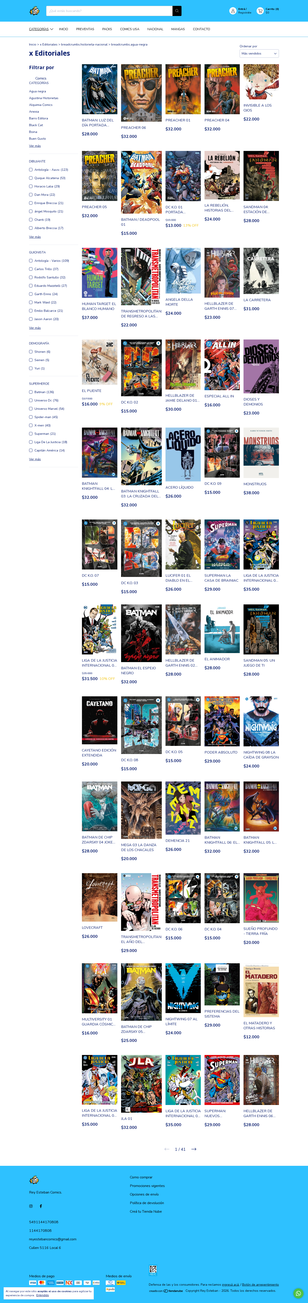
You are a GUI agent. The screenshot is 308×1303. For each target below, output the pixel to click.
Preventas (85, 29)
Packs (107, 29)
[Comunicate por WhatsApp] (298, 1293)
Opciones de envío (144, 1194)
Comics (40, 78)
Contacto (201, 29)
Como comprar (141, 1177)
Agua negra (37, 91)
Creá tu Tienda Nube (146, 1211)
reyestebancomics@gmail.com (52, 1239)
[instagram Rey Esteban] (31, 1206)
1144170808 (40, 1230)
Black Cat (36, 125)
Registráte (244, 12)
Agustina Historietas (43, 98)
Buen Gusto (37, 139)
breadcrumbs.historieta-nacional (84, 44)
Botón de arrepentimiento (260, 1284)
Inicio (63, 29)
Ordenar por (248, 46)
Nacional (155, 29)
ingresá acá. (230, 1284)
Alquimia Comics (41, 105)
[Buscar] (177, 11)
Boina (33, 132)
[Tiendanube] (166, 1292)
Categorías (39, 29)
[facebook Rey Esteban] (41, 1206)
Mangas (178, 29)
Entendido (42, 1295)
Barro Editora (38, 118)
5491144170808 (43, 1222)
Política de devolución (147, 1202)
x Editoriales (49, 44)
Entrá (241, 9)
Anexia (34, 111)
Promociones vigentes (147, 1185)
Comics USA (129, 29)
